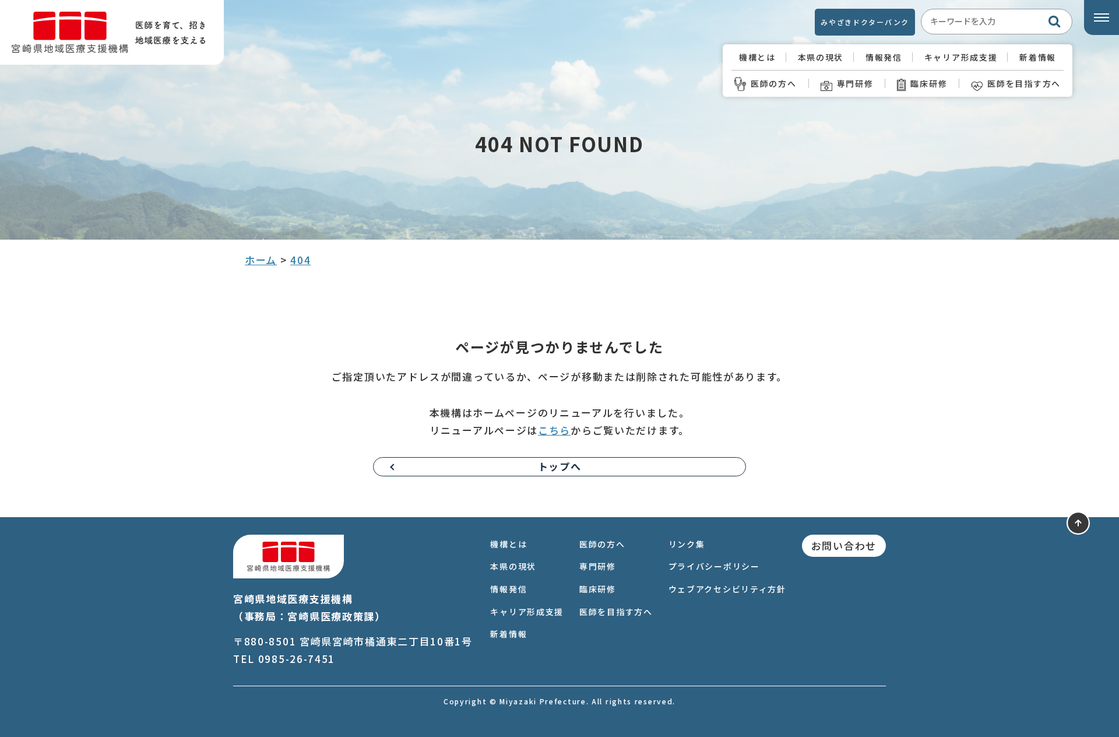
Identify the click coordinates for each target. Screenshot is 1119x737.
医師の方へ (774, 83)
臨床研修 (928, 83)
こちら (554, 430)
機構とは (757, 57)
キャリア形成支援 (961, 57)
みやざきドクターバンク (865, 22)
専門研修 (855, 83)
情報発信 (883, 57)
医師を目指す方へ (1024, 83)
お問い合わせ (844, 545)
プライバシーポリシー (714, 566)
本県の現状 (821, 57)
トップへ (560, 466)
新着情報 (1037, 57)
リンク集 (686, 544)
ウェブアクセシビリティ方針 (727, 589)
